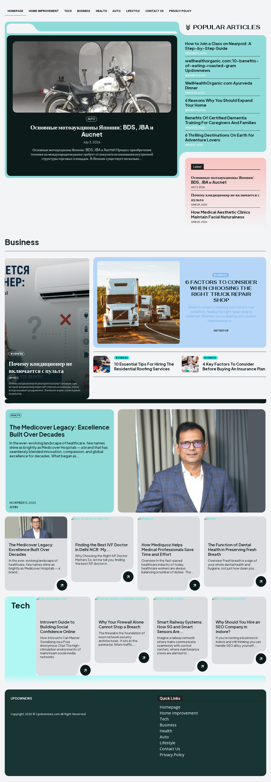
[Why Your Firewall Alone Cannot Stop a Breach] (122, 606)
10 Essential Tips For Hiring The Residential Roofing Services (144, 366)
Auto (91, 119)
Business (17, 353)
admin (14, 507)
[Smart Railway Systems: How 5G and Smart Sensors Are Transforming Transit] (180, 606)
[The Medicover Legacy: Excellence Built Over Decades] (191, 461)
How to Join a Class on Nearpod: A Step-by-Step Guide (218, 46)
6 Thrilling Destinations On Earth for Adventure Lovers (219, 137)
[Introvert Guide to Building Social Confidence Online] (63, 606)
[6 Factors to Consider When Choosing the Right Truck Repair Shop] (138, 302)
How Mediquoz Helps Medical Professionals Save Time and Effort (167, 549)
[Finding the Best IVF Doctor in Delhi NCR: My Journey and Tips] (102, 527)
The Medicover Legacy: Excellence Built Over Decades (59, 430)
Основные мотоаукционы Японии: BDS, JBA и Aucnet (91, 130)
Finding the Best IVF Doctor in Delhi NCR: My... (101, 547)
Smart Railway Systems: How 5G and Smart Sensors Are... (180, 626)
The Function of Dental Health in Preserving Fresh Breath (232, 549)
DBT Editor (221, 330)
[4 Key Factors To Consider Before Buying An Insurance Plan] (190, 364)
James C (14, 377)
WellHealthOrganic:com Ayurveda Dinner (218, 85)
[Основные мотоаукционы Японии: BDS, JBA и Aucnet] (92, 77)
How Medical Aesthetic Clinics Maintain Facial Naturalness (220, 214)
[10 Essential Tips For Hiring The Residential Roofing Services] (101, 364)
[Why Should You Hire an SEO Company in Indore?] (239, 606)
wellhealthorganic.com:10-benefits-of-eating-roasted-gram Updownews (222, 65)
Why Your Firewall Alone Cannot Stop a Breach (121, 624)
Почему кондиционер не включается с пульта (225, 197)
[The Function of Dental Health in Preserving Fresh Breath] (235, 527)
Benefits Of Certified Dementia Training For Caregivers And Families (220, 120)
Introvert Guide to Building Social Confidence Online (57, 626)
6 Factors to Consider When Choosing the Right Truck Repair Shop (221, 291)
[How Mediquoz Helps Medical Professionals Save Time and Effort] (168, 527)
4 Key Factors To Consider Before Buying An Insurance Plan (234, 366)
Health (15, 415)
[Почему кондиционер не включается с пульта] (47, 328)
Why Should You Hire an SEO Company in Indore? (238, 626)
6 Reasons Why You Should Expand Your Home (219, 102)
